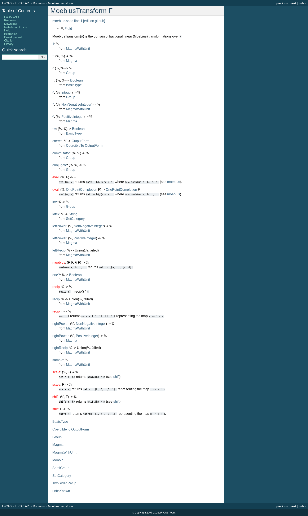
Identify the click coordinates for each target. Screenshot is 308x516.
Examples (10, 33)
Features (10, 20)
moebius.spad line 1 (67, 21)
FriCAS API (22, 3)
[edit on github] (94, 21)
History (8, 43)
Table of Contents (18, 10)
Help (7, 30)
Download (10, 23)
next (293, 3)
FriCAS (7, 3)
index (302, 3)
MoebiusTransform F (62, 3)
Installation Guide (15, 27)
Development (13, 37)
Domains (39, 3)
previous (282, 3)
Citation (9, 40)
